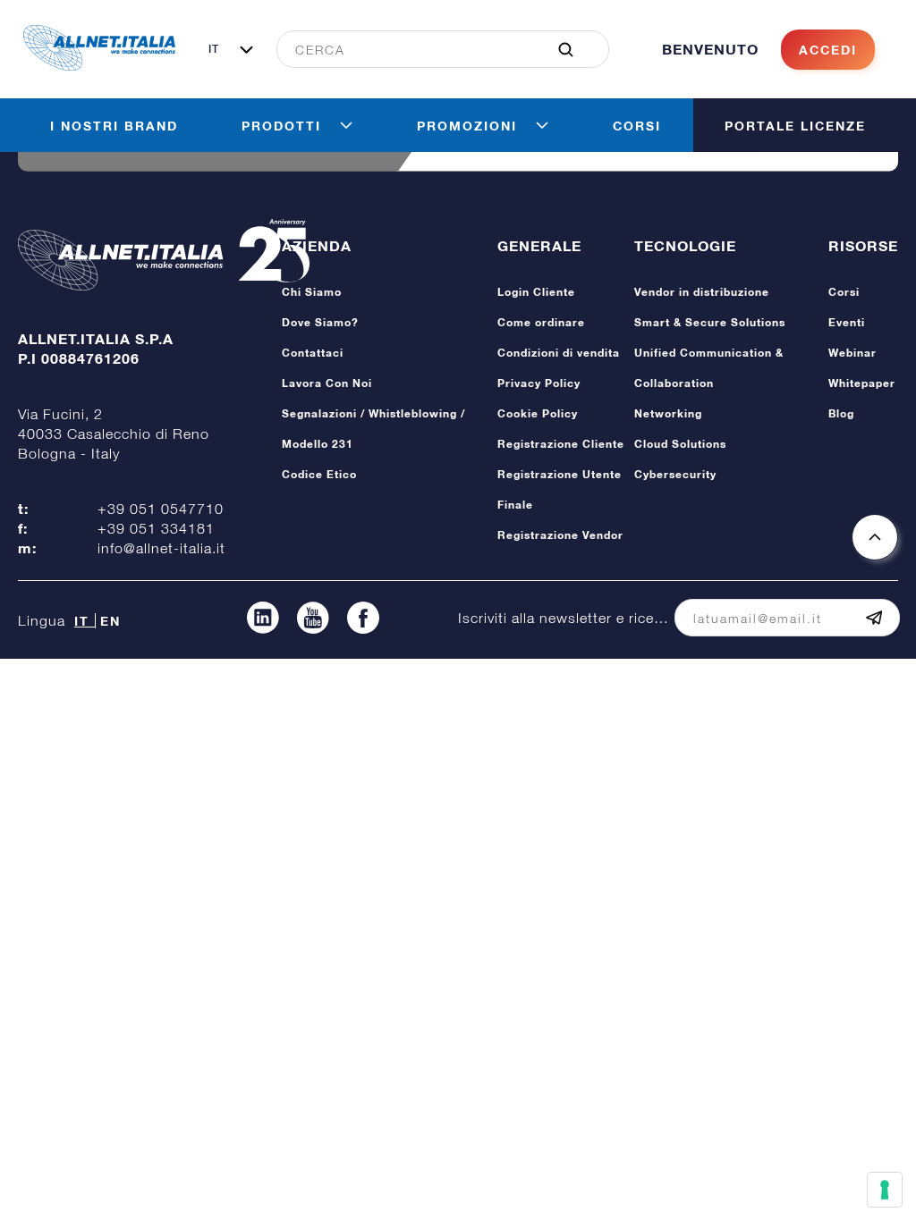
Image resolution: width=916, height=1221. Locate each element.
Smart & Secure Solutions (709, 322)
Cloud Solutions (680, 444)
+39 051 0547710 (161, 509)
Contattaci (313, 352)
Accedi (828, 49)
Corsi (844, 292)
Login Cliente (536, 292)
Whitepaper (861, 383)
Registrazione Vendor (560, 535)
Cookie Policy (537, 413)
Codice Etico (319, 474)
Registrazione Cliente (560, 444)
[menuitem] (432, 49)
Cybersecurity (675, 474)
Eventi (846, 322)
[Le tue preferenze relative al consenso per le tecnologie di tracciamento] (885, 1190)
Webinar (852, 352)
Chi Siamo (312, 292)
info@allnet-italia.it (161, 548)
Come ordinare (541, 322)
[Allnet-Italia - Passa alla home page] (99, 65)
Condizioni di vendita (558, 352)
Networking (668, 413)
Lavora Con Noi (327, 383)
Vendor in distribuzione (701, 292)
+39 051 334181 (156, 528)
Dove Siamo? (320, 322)
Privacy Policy (539, 383)
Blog (841, 413)
